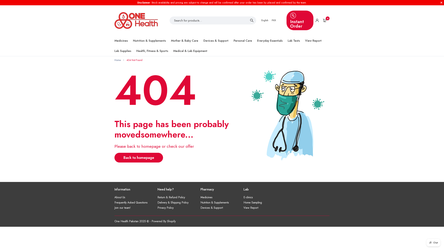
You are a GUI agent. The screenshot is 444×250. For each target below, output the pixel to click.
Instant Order (297, 23)
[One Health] (136, 20)
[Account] (317, 20)
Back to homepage (138, 157)
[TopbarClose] (441, 2)
